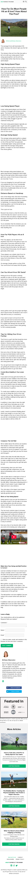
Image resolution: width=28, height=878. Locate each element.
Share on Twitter (15, 691)
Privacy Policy (20, 859)
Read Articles (12, 857)
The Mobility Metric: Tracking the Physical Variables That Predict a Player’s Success (14, 792)
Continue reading (13, 766)
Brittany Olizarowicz (8, 660)
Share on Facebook (15, 687)
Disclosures (10, 859)
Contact (20, 857)
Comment (4, 623)
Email (3, 635)
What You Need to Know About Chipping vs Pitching (14, 831)
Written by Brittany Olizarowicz (13, 41)
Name (3, 630)
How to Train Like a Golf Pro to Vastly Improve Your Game (14, 753)
